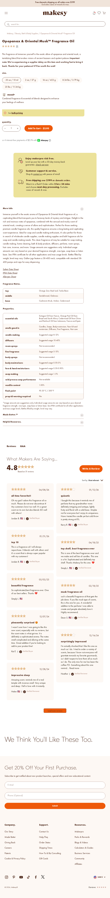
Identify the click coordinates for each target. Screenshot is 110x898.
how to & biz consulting (50, 853)
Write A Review (91, 468)
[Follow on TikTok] (28, 877)
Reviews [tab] (11, 446)
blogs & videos (81, 843)
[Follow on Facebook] (36, 877)
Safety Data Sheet (11, 269)
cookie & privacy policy (15, 859)
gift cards (43, 859)
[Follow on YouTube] (21, 877)
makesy (10, 34)
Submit (55, 806)
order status (44, 843)
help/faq (43, 837)
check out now (42, 165)
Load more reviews (55, 711)
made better (10, 837)
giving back (10, 843)
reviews (92, 887)
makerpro (79, 832)
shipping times (45, 848)
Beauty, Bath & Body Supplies (26, 34)
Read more (74, 668)
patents (8, 853)
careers (8, 848)
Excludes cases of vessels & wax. (55, 5)
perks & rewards (82, 837)
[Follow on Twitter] (43, 877)
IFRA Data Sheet (10, 273)
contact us (37, 174)
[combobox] (55, 24)
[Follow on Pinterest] (14, 877)
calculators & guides (84, 848)
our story (9, 832)
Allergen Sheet (9, 277)
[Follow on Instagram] (6, 877)
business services (82, 853)
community (79, 859)
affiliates (78, 864)
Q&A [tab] (22, 446)
